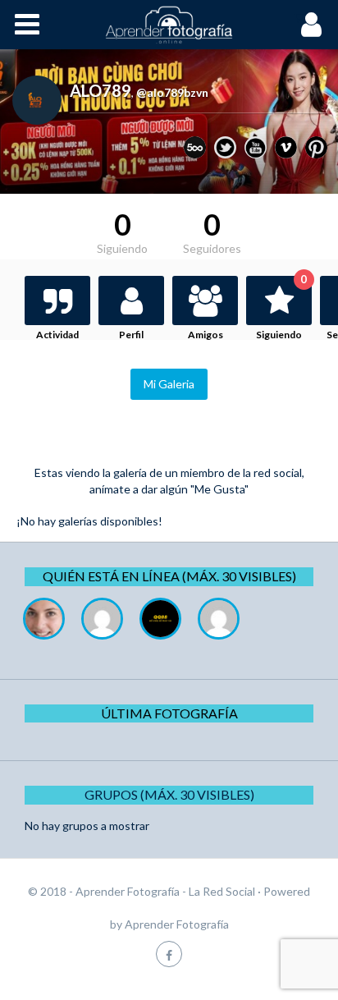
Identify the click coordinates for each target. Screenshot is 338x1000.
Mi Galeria (169, 384)
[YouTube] (255, 147)
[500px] (195, 147)
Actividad (57, 334)
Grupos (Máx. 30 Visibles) (169, 794)
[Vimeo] (286, 147)
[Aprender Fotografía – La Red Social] (169, 25)
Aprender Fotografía (177, 924)
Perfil (131, 334)
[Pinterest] (316, 147)
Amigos (205, 334)
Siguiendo (281, 308)
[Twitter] (225, 147)
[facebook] (169, 954)
